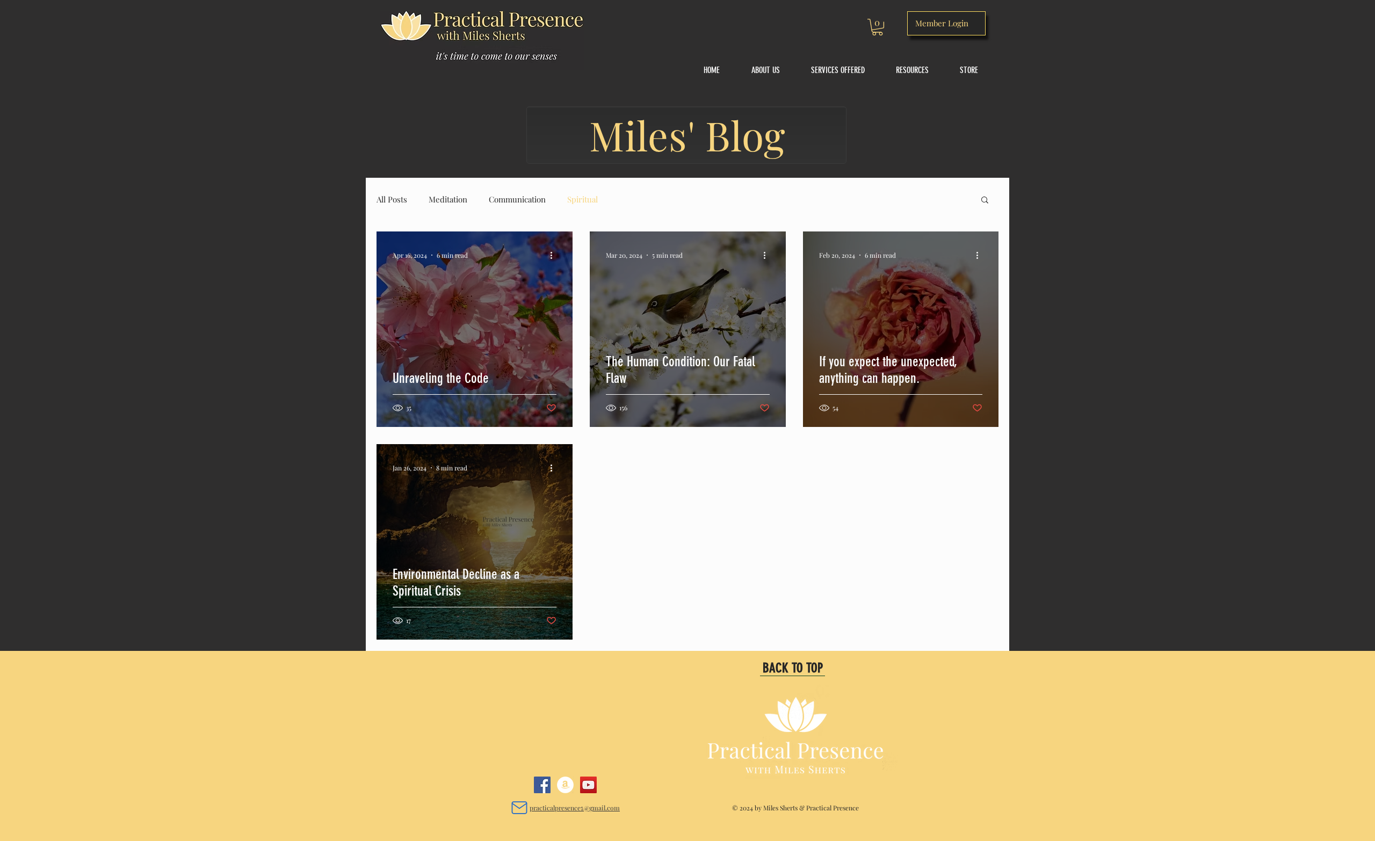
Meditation (448, 199)
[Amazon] (565, 785)
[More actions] (554, 255)
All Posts (392, 199)
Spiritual (582, 199)
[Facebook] (542, 785)
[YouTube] (588, 785)
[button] (877, 27)
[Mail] (519, 807)
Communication (517, 199)
